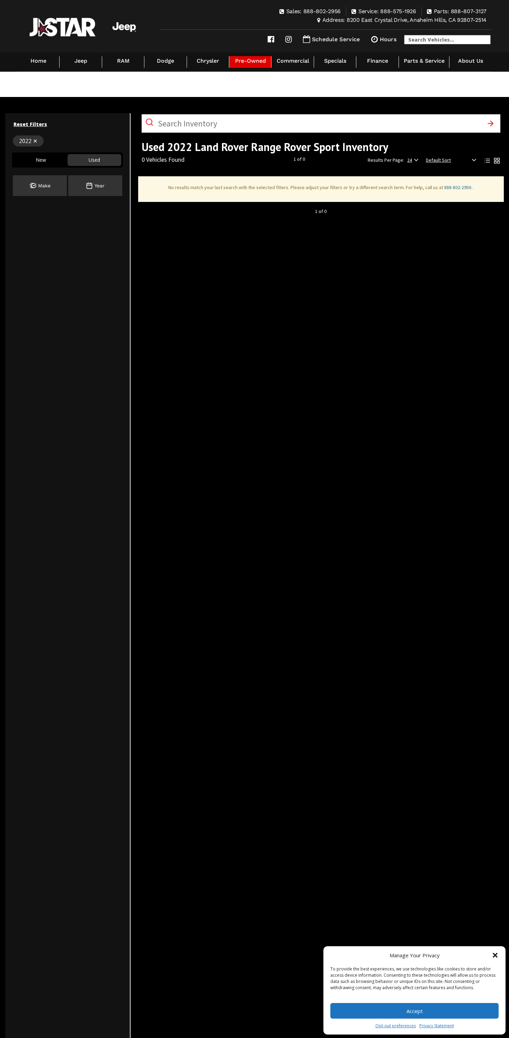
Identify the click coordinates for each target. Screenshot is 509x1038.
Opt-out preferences (395, 1026)
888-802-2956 (458, 187)
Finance (377, 60)
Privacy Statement (436, 1026)
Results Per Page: (386, 160)
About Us (470, 60)
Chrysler (208, 60)
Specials (335, 60)
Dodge (165, 60)
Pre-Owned (250, 60)
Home (38, 60)
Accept (415, 1011)
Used (94, 160)
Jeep (80, 60)
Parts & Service (424, 60)
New (41, 160)
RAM (123, 60)
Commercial (293, 60)
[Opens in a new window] (271, 39)
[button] (495, 955)
